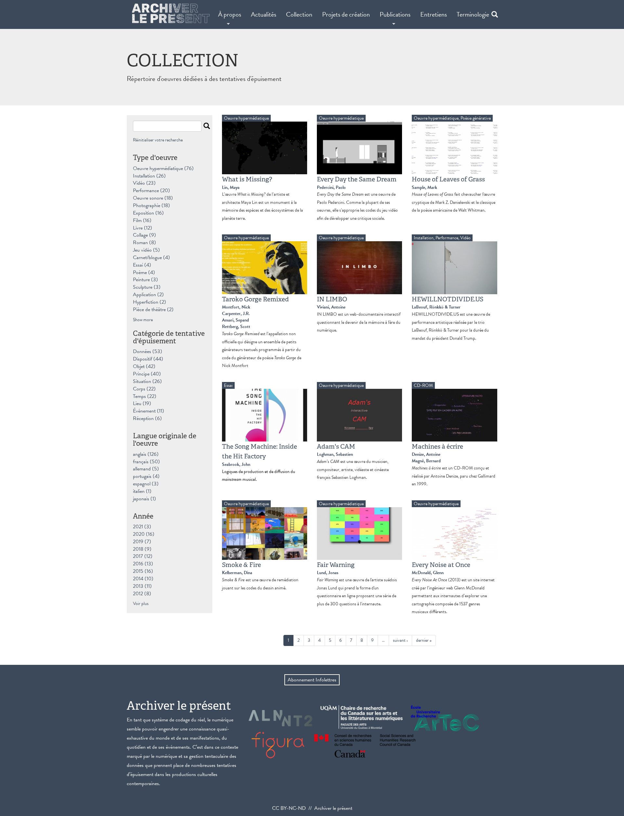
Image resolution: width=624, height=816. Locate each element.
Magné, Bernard (426, 460)
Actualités (263, 14)
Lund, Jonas (327, 572)
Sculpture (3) (147, 287)
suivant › (400, 640)
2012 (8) (142, 594)
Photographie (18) (151, 205)
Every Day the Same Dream (356, 179)
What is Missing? (247, 179)
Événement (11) (148, 411)
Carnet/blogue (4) (151, 257)
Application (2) (148, 294)
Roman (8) (144, 242)
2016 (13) (143, 564)
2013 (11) (142, 586)
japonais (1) (144, 499)
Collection (299, 14)
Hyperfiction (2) (149, 302)
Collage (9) (144, 235)
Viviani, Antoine (331, 307)
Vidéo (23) (144, 183)
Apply (206, 126)
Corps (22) (144, 389)
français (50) (146, 462)
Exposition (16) (148, 213)
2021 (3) (142, 527)
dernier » (424, 640)
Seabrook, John (236, 464)
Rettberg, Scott (236, 326)
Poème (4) (144, 272)
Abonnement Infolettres (312, 680)
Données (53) (147, 351)
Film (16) (142, 220)
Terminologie (473, 14)
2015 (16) (143, 571)
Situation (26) (147, 381)
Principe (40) (147, 374)
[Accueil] (171, 13)
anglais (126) (146, 454)
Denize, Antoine (426, 454)
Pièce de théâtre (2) (153, 309)
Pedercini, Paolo (331, 187)
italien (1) (142, 491)
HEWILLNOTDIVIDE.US (447, 299)
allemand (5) (146, 469)
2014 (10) (143, 579)
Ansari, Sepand (235, 320)
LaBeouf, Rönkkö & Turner (436, 307)
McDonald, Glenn (428, 572)
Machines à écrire (437, 446)
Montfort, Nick (236, 307)
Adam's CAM (336, 446)
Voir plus (141, 603)
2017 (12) (142, 556)
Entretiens (433, 14)
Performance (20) (151, 190)
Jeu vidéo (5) (146, 250)
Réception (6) (147, 418)
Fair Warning (336, 564)
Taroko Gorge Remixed (255, 299)
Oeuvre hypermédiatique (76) (163, 168)
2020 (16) (143, 534)
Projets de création (346, 14)
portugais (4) (146, 476)
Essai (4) (142, 265)
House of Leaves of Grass (448, 179)
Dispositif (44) (148, 359)
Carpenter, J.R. (236, 313)
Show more (143, 319)
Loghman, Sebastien (335, 454)
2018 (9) (142, 549)
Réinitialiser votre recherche (158, 140)
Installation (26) (149, 176)
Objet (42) (144, 366)
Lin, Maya (231, 187)
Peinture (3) (145, 279)
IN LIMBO (332, 299)
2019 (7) (142, 542)
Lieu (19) (142, 403)
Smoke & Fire (241, 564)
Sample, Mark (424, 187)
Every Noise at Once (441, 564)
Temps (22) (144, 396)
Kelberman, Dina (237, 572)
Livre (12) (142, 228)
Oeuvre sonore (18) (153, 198)
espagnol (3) (146, 484)
